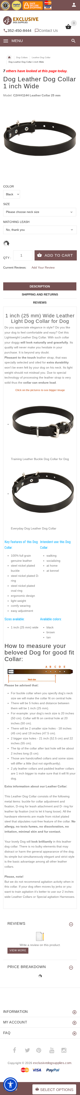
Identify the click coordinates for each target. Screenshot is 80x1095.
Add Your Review (43, 267)
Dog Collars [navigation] (22, 57)
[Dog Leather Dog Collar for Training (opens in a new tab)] (43, 424)
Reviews (40, 302)
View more (18, 950)
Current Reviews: (14, 267)
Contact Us (48, 30)
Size (6, 204)
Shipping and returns (40, 294)
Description (40, 286)
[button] (72, 41)
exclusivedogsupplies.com (52, 1063)
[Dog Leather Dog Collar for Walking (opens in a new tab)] (43, 493)
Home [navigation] (9, 57)
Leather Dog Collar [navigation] (41, 57)
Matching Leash (16, 222)
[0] (68, 28)
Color (8, 186)
